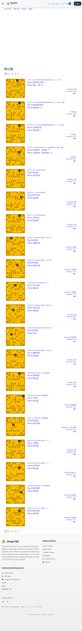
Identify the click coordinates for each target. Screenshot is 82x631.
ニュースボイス (37, 607)
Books (47, 562)
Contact (6, 607)
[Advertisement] (41, 25)
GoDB (4, 583)
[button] (3, 4)
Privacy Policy (14, 607)
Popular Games (48, 552)
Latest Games (48, 546)
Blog (3, 586)
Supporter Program (11, 579)
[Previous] (18, 73)
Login (77, 4)
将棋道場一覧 (6, 589)
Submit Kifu (8, 573)
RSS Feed (7, 576)
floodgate (46, 556)
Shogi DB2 (7, 9)
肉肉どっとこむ (26, 607)
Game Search (50, 559)
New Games (47, 549)
